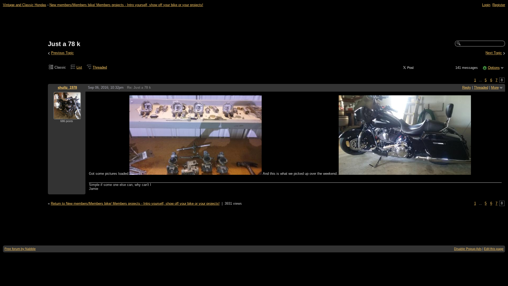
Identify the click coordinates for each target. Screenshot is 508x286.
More (495, 88)
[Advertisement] (254, 24)
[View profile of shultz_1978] (67, 116)
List (79, 67)
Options (494, 68)
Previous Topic (62, 53)
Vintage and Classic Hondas (24, 5)
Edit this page (494, 249)
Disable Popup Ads (468, 249)
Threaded (100, 67)
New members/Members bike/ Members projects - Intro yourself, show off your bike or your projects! (126, 5)
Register (498, 5)
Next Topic (494, 53)
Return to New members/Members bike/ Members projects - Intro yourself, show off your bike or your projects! (135, 203)
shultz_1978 (67, 88)
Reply (466, 88)
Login (486, 5)
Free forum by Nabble (20, 249)
